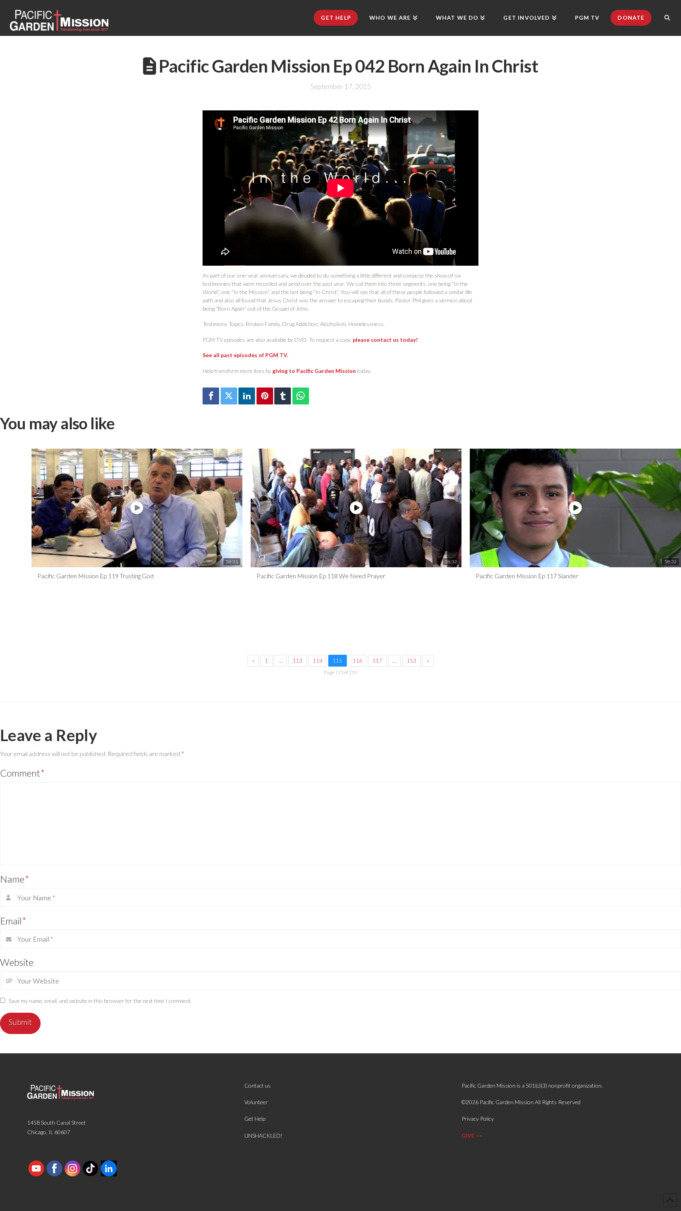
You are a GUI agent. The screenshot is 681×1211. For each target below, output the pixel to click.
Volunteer (256, 1102)
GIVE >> (471, 1135)
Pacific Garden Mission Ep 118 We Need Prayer (321, 575)
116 (357, 660)
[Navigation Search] (667, 17)
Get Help (254, 1118)
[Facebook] (211, 396)
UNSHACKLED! (263, 1135)
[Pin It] (265, 396)
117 (377, 660)
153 (411, 660)
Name (14, 879)
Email (13, 920)
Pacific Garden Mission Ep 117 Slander (527, 575)
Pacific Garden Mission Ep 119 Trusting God (95, 575)
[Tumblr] (282, 396)
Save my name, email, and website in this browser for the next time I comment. (100, 1000)
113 (297, 660)
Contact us (257, 1085)
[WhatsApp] (300, 396)
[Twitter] (229, 396)
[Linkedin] (246, 396)
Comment (22, 773)
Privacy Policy (477, 1118)
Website (16, 962)
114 (317, 660)
